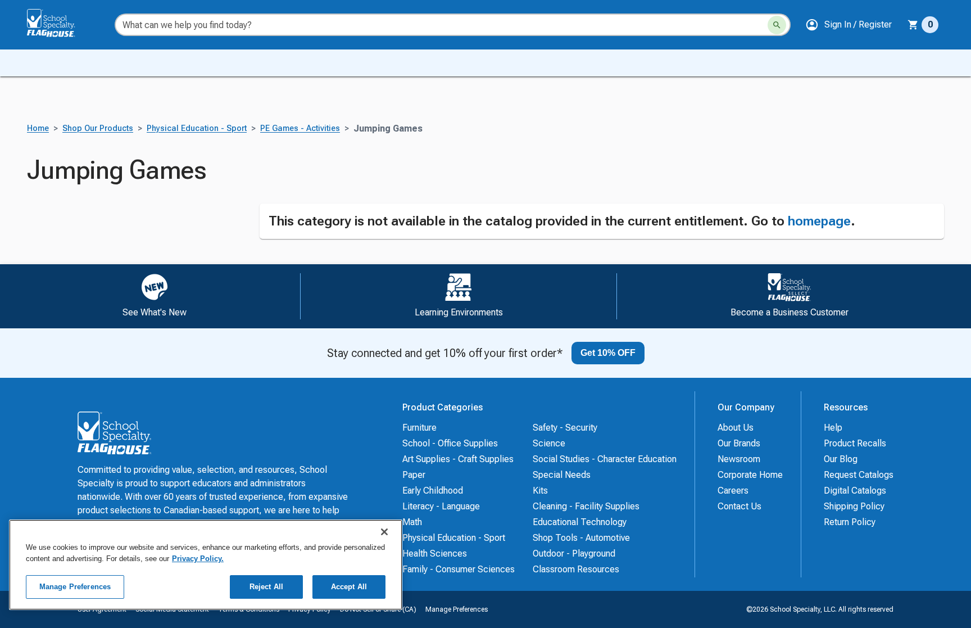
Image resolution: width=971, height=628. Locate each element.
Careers (733, 490)
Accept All (349, 586)
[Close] (384, 531)
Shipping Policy (854, 506)
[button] (848, 24)
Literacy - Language (441, 506)
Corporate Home (750, 474)
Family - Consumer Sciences (458, 569)
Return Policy (849, 522)
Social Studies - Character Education (605, 459)
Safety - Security (565, 427)
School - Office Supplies (450, 443)
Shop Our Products (97, 128)
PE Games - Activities (300, 128)
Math (412, 522)
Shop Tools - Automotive (581, 537)
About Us (736, 427)
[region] (205, 564)
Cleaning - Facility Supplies (586, 506)
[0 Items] (913, 24)
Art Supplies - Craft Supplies (458, 459)
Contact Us (739, 506)
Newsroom (739, 459)
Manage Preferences (456, 609)
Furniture (419, 427)
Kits (540, 490)
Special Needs (562, 474)
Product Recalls (855, 443)
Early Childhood (432, 490)
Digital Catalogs (855, 490)
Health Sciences (434, 553)
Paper (413, 474)
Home (38, 128)
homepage (819, 221)
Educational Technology (580, 522)
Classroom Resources (576, 569)
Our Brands (739, 443)
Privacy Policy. (198, 558)
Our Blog (840, 459)
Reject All (266, 586)
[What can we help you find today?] (777, 25)
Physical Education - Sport (197, 128)
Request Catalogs (858, 474)
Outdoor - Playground (574, 553)
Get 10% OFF (608, 353)
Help (833, 427)
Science (549, 443)
